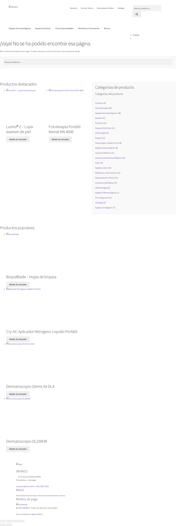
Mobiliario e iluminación (105, 173)
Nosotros (73, 8)
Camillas (99, 103)
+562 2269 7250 (42, 486)
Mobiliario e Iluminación (88, 28)
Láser (97, 162)
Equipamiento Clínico (104, 177)
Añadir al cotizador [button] (18, 139)
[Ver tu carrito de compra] (136, 35)
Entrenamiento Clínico (105, 8)
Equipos (98, 118)
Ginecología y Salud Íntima (107, 143)
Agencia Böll (37, 514)
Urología (99, 202)
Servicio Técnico (87, 8)
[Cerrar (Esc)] (21, 521)
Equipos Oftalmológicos (105, 192)
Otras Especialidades (64, 28)
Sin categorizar (102, 197)
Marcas (107, 28)
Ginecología (100, 133)
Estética (99, 123)
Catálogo (120, 8)
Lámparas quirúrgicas (104, 182)
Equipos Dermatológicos (20, 28)
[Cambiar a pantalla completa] (9, 521)
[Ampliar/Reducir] (3, 521)
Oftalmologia (101, 187)
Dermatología (101, 108)
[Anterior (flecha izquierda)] (3, 524)
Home (19, 495)
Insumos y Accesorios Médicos (108, 158)
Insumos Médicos (102, 153)
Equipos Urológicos (103, 207)
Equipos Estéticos (43, 28)
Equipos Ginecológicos (105, 148)
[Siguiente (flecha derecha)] (9, 524)
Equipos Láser (101, 167)
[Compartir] (15, 521)
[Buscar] (137, 14)
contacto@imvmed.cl (25, 486)
